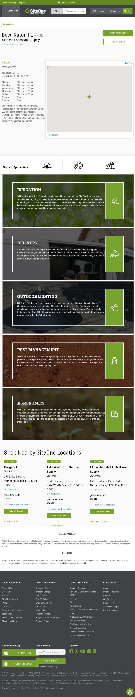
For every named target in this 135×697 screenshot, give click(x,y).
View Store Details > (12, 521)
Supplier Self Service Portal (47, 617)
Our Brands (108, 599)
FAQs (4, 603)
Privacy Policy (26, 688)
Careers (106, 595)
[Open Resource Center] (130, 692)
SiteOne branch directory (46, 667)
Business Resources (78, 588)
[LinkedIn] (89, 652)
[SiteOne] (35, 13)
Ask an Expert (118, 42)
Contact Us (7, 588)
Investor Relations (111, 592)
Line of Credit (41, 595)
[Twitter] (77, 652)
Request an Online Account (13, 610)
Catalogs (73, 598)
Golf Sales (6, 607)
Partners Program (43, 621)
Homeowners (75, 606)
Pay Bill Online (42, 599)
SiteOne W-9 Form (44, 603)
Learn (71, 613)
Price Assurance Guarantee (81, 617)
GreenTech (40, 607)
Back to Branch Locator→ (14, 44)
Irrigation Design (43, 592)
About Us (107, 588)
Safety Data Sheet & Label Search (84, 610)
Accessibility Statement (12, 617)
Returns (5, 595)
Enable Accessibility (9, 3)
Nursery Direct (42, 610)
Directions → (55, 135)
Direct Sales (7, 592)
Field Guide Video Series (80, 624)
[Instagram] (95, 652)
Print (129, 63)
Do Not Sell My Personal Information (49, 688)
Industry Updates (110, 610)
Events (72, 602)
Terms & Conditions (9, 688)
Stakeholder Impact (111, 607)
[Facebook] (71, 652)
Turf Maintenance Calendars (81, 632)
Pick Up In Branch (10, 599)
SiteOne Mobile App (10, 621)
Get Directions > (10, 489)
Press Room (108, 603)
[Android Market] (17, 663)
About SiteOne (42, 588)
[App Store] (17, 652)
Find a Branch (43, 646)
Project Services (43, 614)
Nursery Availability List (79, 635)
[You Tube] (83, 652)
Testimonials (7, 614)
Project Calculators (77, 628)
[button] (22, 3)
